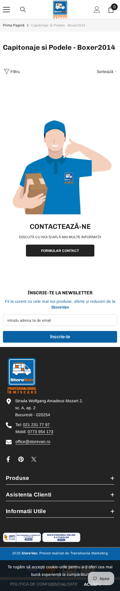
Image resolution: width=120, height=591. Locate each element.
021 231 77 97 (36, 424)
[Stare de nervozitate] (34, 459)
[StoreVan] (60, 167)
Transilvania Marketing (89, 553)
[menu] (6, 9)
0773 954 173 (40, 431)
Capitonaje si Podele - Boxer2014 (58, 25)
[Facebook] (8, 459)
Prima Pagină (13, 25)
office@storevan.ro (32, 441)
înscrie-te (60, 336)
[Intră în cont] (97, 9)
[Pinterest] (21, 459)
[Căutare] (23, 9)
